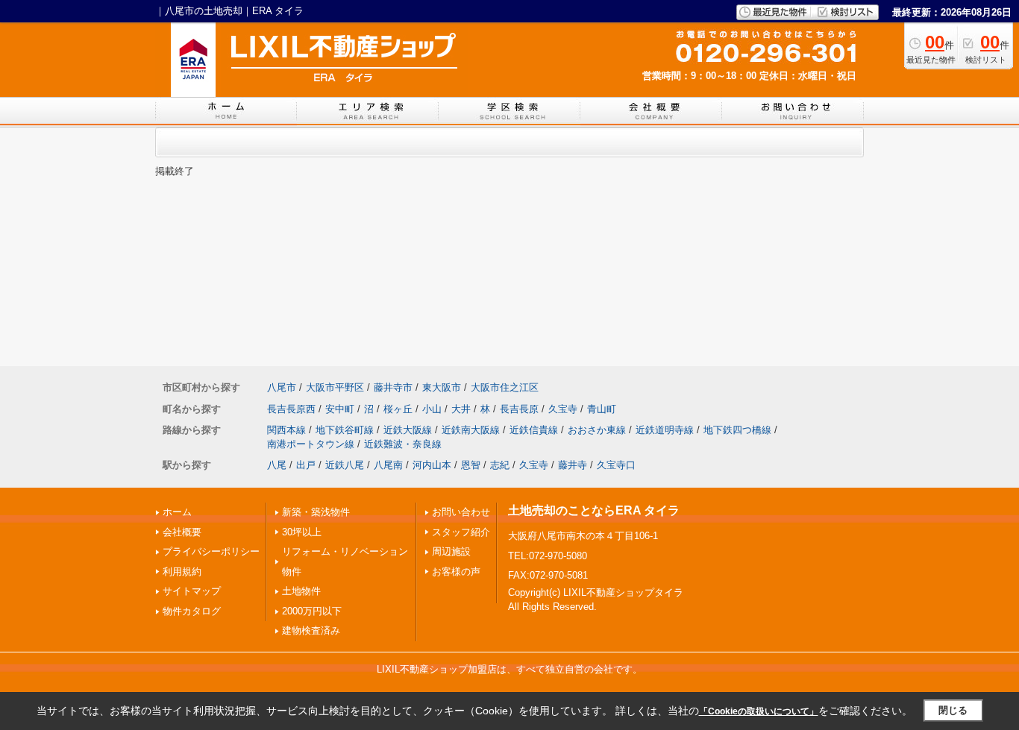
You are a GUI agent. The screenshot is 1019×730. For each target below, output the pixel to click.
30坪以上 (302, 532)
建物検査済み (311, 630)
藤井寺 (572, 465)
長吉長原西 (291, 409)
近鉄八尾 (344, 465)
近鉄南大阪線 (471, 429)
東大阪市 (441, 387)
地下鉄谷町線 (345, 429)
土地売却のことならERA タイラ (594, 510)
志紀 (500, 465)
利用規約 (182, 571)
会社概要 (182, 532)
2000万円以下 (312, 611)
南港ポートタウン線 (310, 444)
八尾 (276, 465)
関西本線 (286, 429)
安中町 (339, 409)
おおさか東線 (597, 429)
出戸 (306, 465)
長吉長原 (519, 409)
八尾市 (281, 387)
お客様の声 (456, 571)
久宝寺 (562, 409)
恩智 (470, 465)
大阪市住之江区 (505, 387)
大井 (461, 409)
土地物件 (301, 591)
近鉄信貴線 (534, 429)
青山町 (601, 409)
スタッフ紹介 (461, 532)
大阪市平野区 (335, 387)
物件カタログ (192, 611)
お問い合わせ (461, 511)
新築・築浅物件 (316, 511)
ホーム (177, 511)
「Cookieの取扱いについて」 (758, 711)
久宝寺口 (616, 465)
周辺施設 (451, 551)
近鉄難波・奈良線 (403, 444)
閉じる (953, 710)
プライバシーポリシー (211, 551)
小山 (432, 409)
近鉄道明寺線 (665, 429)
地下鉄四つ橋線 (737, 429)
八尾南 (388, 465)
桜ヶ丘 (398, 409)
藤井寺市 (393, 387)
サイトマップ (192, 591)
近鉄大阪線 (407, 429)
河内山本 (432, 465)
